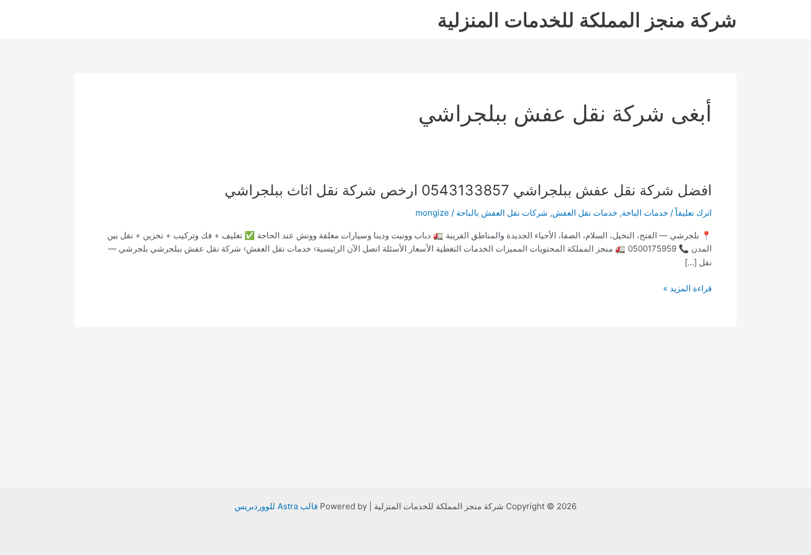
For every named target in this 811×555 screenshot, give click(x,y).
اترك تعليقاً (693, 212)
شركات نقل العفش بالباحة (502, 212)
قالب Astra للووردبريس (276, 506)
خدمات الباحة (645, 212)
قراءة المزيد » (687, 289)
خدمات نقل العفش (584, 212)
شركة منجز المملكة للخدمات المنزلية (587, 19)
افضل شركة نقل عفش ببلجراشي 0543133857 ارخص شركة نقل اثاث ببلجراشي (468, 190)
